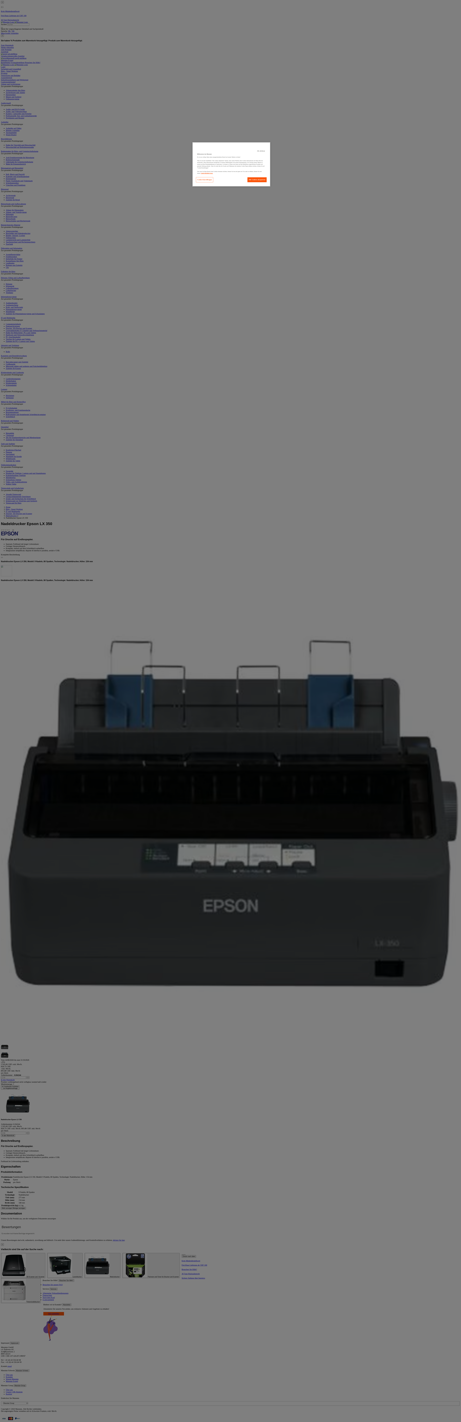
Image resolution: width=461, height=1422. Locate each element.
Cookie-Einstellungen (204, 180)
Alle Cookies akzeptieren (257, 180)
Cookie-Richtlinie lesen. (207, 173)
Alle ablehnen (261, 151)
